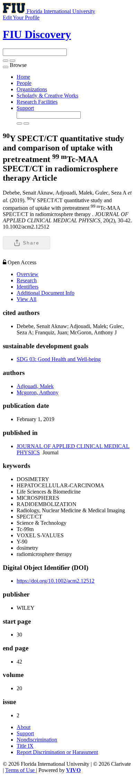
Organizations (32, 89)
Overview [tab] (27, 274)
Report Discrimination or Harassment (57, 752)
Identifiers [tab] (27, 287)
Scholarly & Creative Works (47, 96)
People (24, 83)
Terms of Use (20, 770)
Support (25, 108)
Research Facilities (37, 102)
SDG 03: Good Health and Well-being (59, 359)
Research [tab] (27, 280)
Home (23, 77)
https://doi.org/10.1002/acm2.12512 (55, 581)
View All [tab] (26, 299)
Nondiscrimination (37, 740)
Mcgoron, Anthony (37, 392)
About (23, 727)
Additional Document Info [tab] (45, 293)
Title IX (25, 746)
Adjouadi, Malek (35, 386)
